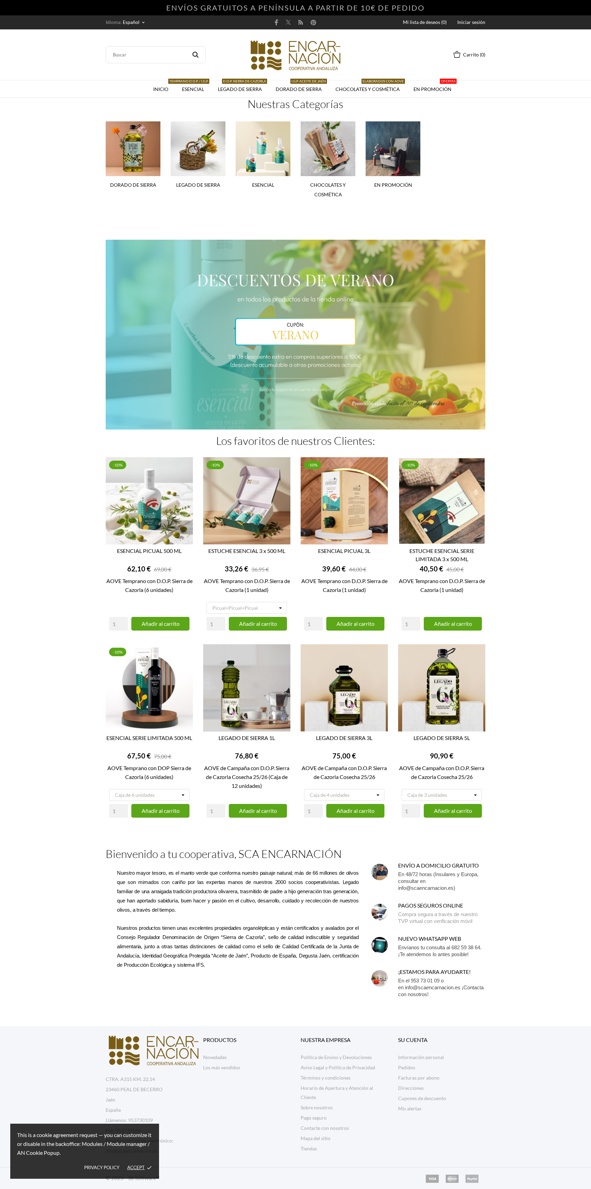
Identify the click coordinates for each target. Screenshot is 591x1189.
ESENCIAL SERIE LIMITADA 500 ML (149, 738)
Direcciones (411, 1088)
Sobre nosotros (317, 1107)
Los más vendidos (221, 1067)
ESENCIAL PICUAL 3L (344, 550)
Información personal (421, 1057)
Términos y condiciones (326, 1078)
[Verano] (295, 325)
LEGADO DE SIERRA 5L (441, 738)
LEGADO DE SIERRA (242, 86)
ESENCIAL (191, 86)
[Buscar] (195, 54)
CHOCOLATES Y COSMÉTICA (370, 86)
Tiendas (309, 1148)
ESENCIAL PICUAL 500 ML (149, 550)
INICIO (160, 89)
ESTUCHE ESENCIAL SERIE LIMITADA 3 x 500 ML (441, 554)
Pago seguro (314, 1118)
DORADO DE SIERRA (301, 86)
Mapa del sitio (315, 1138)
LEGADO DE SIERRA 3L (344, 738)
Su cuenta (413, 1039)
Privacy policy (101, 1167)
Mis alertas (409, 1108)
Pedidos (406, 1067)
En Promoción (434, 86)
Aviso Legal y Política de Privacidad (338, 1067)
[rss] (300, 22)
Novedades (215, 1057)
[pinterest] (313, 22)
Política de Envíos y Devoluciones (336, 1057)
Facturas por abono (418, 1078)
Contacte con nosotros (325, 1128)
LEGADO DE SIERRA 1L (247, 738)
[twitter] (288, 22)
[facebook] (276, 22)
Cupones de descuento (422, 1098)
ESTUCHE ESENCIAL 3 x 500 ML (246, 550)
